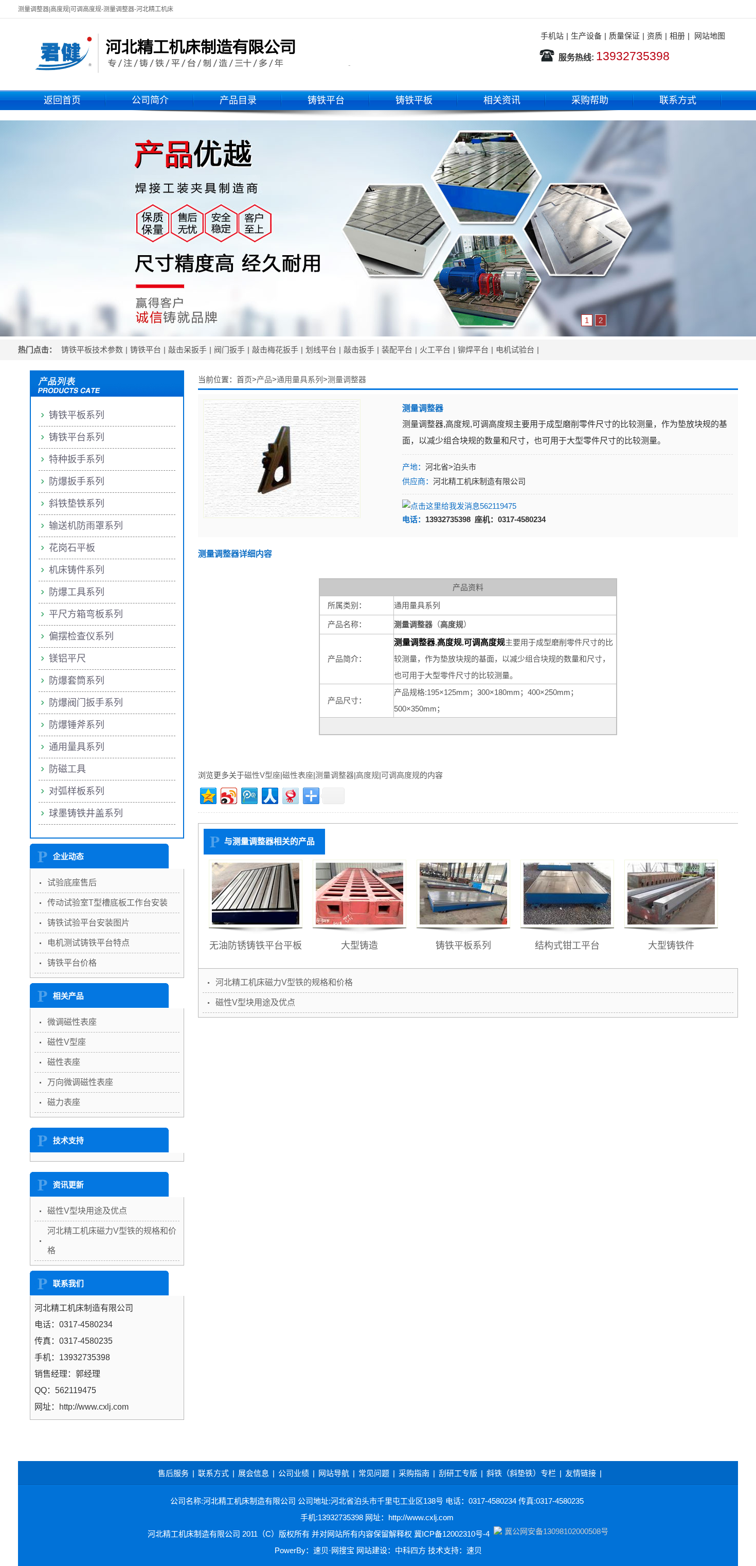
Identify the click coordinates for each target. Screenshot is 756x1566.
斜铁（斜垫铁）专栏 (521, 1473)
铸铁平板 (414, 100)
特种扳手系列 (76, 459)
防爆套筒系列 (76, 680)
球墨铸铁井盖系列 (86, 813)
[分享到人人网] (269, 794)
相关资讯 (501, 100)
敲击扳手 (359, 349)
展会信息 (253, 1473)
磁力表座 (63, 1102)
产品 (264, 379)
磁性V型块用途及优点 (255, 1002)
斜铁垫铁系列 (76, 504)
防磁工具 (67, 769)
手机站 (552, 35)
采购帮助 (589, 100)
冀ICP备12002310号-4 (452, 1533)
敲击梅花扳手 (275, 349)
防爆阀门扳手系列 (86, 703)
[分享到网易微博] (289, 794)
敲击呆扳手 (187, 349)
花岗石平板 (72, 548)
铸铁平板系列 (463, 945)
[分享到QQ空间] (207, 794)
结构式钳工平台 (567, 945)
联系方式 (677, 100)
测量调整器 (347, 379)
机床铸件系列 (76, 570)
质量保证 (624, 35)
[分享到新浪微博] (228, 794)
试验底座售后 (72, 882)
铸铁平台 (326, 100)
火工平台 (435, 349)
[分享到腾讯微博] (248, 794)
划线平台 (320, 349)
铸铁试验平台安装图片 (88, 922)
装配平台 (397, 349)
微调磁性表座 (72, 1022)
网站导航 (333, 1473)
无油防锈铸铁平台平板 (255, 945)
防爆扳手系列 (76, 481)
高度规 (367, 775)
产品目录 (238, 100)
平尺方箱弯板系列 (86, 614)
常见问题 (373, 1473)
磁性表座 (297, 775)
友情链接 (580, 1473)
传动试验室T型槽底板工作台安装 (107, 902)
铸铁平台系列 (76, 437)
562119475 (498, 506)
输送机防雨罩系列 (86, 526)
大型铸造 (359, 945)
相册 (677, 35)
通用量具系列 (300, 379)
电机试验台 (515, 349)
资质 (654, 35)
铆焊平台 (473, 349)
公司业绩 (293, 1473)
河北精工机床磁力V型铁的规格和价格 (284, 982)
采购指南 (414, 1473)
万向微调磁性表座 (80, 1082)
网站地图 (709, 35)
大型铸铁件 (671, 945)
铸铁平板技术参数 (92, 349)
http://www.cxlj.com (421, 1517)
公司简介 (150, 100)
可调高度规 (400, 775)
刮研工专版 (458, 1473)
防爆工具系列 (76, 592)
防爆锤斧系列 (76, 725)
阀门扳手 (229, 349)
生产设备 (586, 35)
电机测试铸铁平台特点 (88, 942)
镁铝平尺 (67, 658)
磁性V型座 (262, 775)
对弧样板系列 (76, 791)
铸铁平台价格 (72, 962)
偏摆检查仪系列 (81, 636)
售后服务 (173, 1473)
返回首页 (62, 100)
